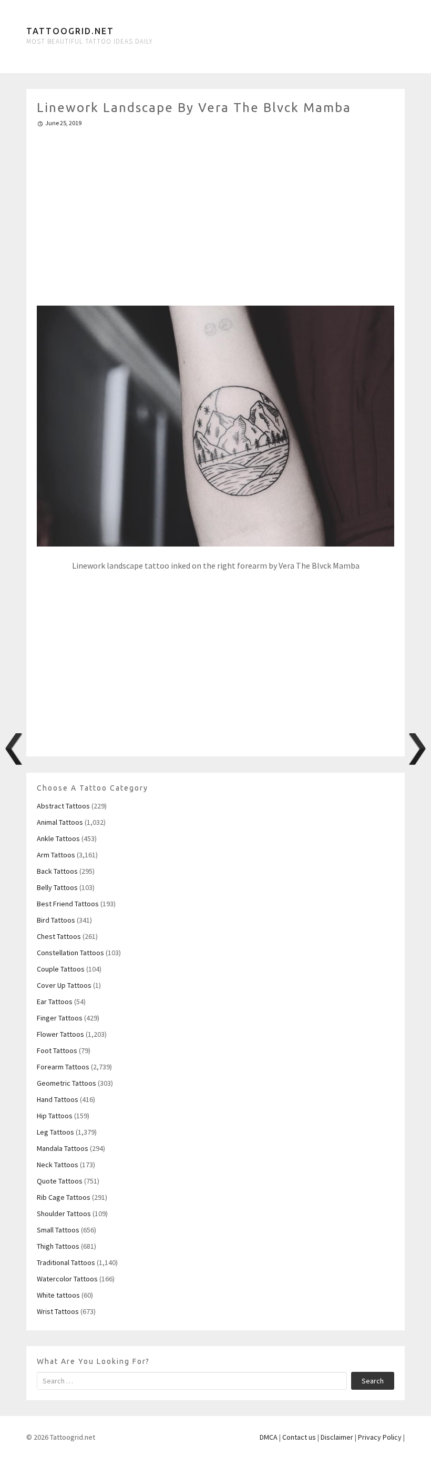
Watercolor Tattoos (67, 1278)
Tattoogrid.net (70, 31)
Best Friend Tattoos (68, 903)
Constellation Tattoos (70, 952)
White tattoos (58, 1295)
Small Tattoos (58, 1230)
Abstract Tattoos (63, 806)
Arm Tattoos (56, 855)
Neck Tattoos (57, 1164)
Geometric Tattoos (66, 1083)
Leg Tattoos (55, 1132)
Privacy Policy (380, 1437)
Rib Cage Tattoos (63, 1197)
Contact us (299, 1437)
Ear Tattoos (55, 1001)
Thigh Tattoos (58, 1246)
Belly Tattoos (57, 887)
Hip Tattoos (55, 1115)
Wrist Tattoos (58, 1311)
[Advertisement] (215, 212)
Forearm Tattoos (63, 1066)
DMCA (269, 1437)
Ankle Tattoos (58, 838)
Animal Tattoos (60, 822)
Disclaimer (337, 1437)
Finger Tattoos (60, 1018)
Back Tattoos (57, 871)
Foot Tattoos (57, 1050)
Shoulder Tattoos (64, 1213)
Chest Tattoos (59, 936)
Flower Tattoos (60, 1034)
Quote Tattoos (60, 1181)
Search (373, 1381)
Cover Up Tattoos (64, 985)
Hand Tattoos (57, 1099)
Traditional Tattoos (66, 1262)
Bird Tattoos (56, 920)
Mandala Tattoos (62, 1148)
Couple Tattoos (61, 969)
